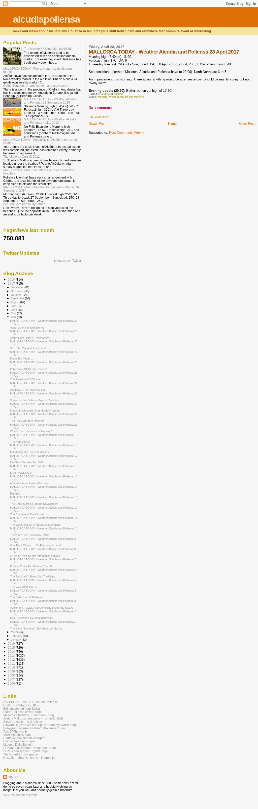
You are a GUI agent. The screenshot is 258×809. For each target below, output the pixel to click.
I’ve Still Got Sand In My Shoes (24, 204)
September (18, 298)
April (14, 317)
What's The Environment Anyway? (31, 431)
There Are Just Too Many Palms (29, 534)
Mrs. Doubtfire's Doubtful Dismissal (31, 617)
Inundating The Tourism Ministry (29, 452)
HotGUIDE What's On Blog (21, 705)
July (14, 305)
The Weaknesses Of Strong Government (35, 524)
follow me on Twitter (67, 260)
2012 (12, 659)
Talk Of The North (15, 731)
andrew (13, 776)
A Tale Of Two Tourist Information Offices (35, 555)
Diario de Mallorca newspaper (24, 738)
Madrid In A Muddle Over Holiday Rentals (35, 410)
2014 (12, 651)
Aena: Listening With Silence (27, 327)
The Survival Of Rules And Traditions (32, 576)
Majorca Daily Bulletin (18, 744)
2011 (12, 663)
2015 (12, 647)
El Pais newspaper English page (25, 751)
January (16, 639)
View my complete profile (20, 795)
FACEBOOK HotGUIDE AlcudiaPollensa (30, 702)
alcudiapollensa (46, 19)
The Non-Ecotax (20, 441)
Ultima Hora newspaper (19, 741)
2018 (12, 279)
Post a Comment (99, 116)
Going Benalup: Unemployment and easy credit (35, 85)
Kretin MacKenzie (20, 472)
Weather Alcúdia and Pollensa (126, 96)
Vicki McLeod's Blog (17, 734)
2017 (12, 283)
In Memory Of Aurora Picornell (28, 369)
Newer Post (97, 123)
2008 (12, 675)
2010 (12, 667)
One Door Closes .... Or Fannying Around (35, 545)
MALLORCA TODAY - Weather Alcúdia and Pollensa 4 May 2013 (50, 121)
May (14, 313)
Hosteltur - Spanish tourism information (29, 757)
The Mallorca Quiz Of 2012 (21, 156)
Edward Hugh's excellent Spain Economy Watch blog (39, 725)
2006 (12, 683)
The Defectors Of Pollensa (26, 597)
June (14, 309)
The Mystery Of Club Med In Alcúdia (48, 48)
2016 (12, 643)
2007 (12, 679)
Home (172, 123)
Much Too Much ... (21, 358)
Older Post (247, 123)
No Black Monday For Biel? (26, 462)
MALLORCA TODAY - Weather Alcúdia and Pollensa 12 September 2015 (50, 101)
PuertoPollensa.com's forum (22, 711)
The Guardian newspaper (20, 754)
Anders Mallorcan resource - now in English (33, 718)
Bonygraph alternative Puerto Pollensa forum (34, 728)
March (15, 632)
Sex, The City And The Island (28, 348)
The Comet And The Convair (27, 514)
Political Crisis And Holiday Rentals (31, 566)
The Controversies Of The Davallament (34, 503)
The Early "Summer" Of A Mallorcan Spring (36, 628)
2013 (12, 655)
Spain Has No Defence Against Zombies (34, 400)
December (17, 287)
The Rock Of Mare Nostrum (27, 420)
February (17, 635)
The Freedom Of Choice (25, 379)
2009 (12, 671)
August (15, 302)
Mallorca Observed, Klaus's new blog (28, 715)
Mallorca (103, 96)
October (16, 294)
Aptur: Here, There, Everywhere (29, 337)
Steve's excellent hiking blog (22, 721)
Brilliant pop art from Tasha (21, 708)
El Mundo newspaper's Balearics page (29, 747)
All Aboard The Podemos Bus (28, 389)
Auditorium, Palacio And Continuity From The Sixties (41, 607)
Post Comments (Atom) (126, 132)
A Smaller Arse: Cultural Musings (30, 483)
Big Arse (15, 493)
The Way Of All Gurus (23, 587)
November (17, 291)
